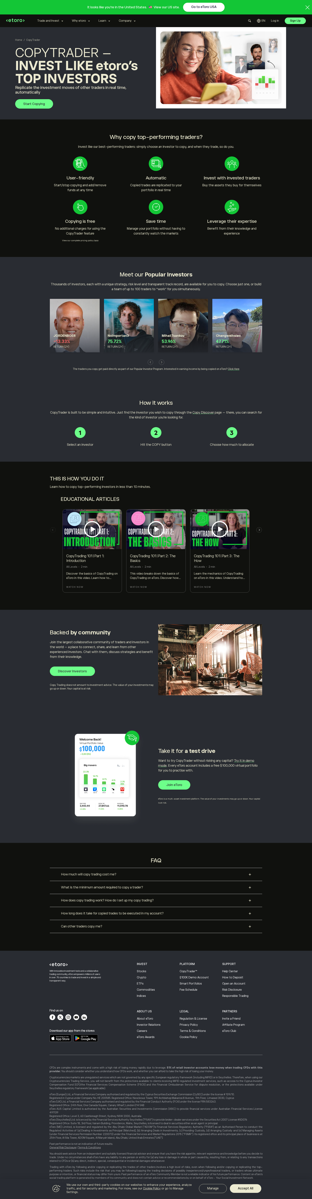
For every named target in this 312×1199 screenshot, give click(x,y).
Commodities (146, 989)
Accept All (245, 1188)
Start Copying (34, 104)
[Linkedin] (84, 1017)
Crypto (141, 977)
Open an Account (233, 983)
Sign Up (295, 20)
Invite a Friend (231, 1018)
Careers (142, 1031)
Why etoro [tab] (79, 20)
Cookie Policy (188, 1037)
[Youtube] (76, 1017)
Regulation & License (193, 1018)
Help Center (230, 971)
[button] (150, 362)
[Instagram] (68, 1017)
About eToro (145, 1018)
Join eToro (174, 785)
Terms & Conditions (193, 1031)
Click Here (233, 369)
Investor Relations (149, 1024)
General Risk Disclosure (62, 1147)
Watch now (74, 587)
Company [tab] (125, 20)
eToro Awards (146, 1037)
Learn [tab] (102, 20)
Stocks (141, 971)
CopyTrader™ (188, 971)
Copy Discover (203, 412)
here (96, 240)
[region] (156, 1189)
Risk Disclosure (232, 989)
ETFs (140, 983)
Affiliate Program (233, 1024)
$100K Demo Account (194, 977)
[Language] (261, 20)
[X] (60, 1017)
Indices (141, 996)
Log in (275, 20)
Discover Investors (72, 671)
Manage (213, 1188)
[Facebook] (52, 1017)
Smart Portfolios (191, 983)
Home (18, 39)
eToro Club (229, 1031)
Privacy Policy (189, 1024)
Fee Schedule (188, 989)
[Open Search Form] (249, 20)
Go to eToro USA (203, 7)
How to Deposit (232, 977)
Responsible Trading (235, 996)
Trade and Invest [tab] (48, 20)
